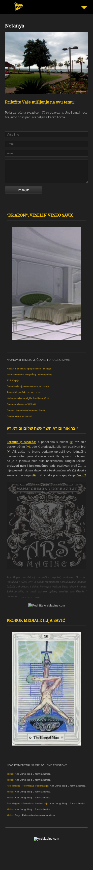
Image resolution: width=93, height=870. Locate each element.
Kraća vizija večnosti (19, 416)
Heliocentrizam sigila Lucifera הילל (28, 398)
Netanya (14, 26)
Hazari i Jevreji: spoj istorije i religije (29, 368)
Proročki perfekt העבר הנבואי (24, 392)
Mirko (10, 773)
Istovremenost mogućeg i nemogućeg (29, 374)
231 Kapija (13, 380)
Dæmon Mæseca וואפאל (21, 404)
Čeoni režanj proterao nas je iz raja (28, 386)
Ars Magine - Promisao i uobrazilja (27, 785)
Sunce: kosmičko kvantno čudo (26, 410)
